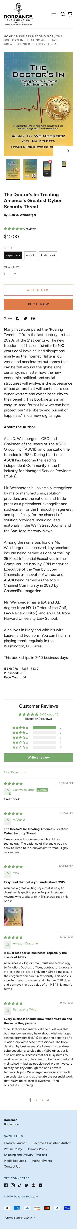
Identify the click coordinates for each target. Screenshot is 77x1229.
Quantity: (12, 267)
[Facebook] (6, 1185)
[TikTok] (20, 1185)
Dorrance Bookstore (26, 1196)
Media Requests (15, 1161)
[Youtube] (41, 1185)
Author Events (42, 1161)
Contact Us (12, 1166)
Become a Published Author (52, 1143)
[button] (62, 14)
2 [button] (37, 1100)
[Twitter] (27, 1185)
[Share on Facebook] (18, 318)
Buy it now (38, 304)
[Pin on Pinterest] (33, 318)
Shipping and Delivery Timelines (25, 1155)
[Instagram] (13, 1185)
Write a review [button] (39, 757)
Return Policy (13, 1149)
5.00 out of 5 (49, 714)
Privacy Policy (37, 1149)
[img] (13, 784)
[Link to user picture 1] (14, 916)
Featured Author (15, 1143)
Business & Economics (34, 36)
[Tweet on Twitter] (25, 318)
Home (8, 36)
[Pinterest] (34, 1185)
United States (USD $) (18, 1217)
